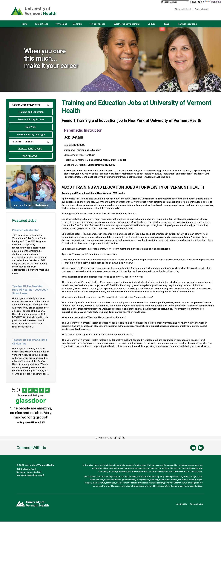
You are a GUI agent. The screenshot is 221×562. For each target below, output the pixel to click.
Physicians (62, 25)
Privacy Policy (197, 504)
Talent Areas (44, 25)
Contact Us (182, 504)
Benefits (77, 24)
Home (24, 24)
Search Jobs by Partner (31, 119)
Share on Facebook (115, 437)
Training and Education (31, 112)
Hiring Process (100, 25)
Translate (215, 1)
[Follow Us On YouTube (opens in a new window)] (193, 447)
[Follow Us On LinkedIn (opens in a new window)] (200, 447)
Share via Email (123, 437)
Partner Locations (190, 25)
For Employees (202, 9)
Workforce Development (127, 24)
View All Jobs (29, 156)
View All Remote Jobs (30, 149)
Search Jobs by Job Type (31, 134)
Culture (154, 25)
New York (31, 127)
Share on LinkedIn (119, 437)
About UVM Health (184, 9)
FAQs (166, 24)
